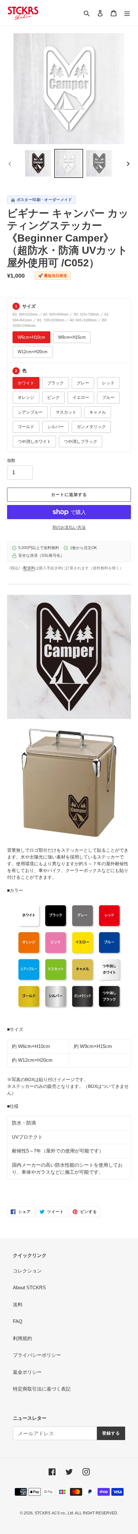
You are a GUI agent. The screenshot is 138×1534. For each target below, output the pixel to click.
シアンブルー (30, 412)
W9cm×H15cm (72, 337)
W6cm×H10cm (31, 337)
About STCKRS (29, 1287)
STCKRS (42, 1513)
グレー (83, 383)
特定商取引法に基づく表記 (42, 1389)
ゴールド (26, 426)
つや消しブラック (80, 441)
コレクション (27, 1270)
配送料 (29, 568)
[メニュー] (127, 13)
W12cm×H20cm (32, 351)
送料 (17, 1304)
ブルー (108, 397)
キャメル (97, 412)
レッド (108, 383)
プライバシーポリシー (37, 1355)
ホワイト (26, 383)
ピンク (53, 397)
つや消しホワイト (34, 441)
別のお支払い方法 (69, 527)
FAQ (17, 1321)
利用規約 (22, 1338)
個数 (11, 460)
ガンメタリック (91, 426)
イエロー (81, 397)
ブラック (55, 383)
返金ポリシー (27, 1372)
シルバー (55, 426)
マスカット (66, 412)
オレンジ (26, 397)
